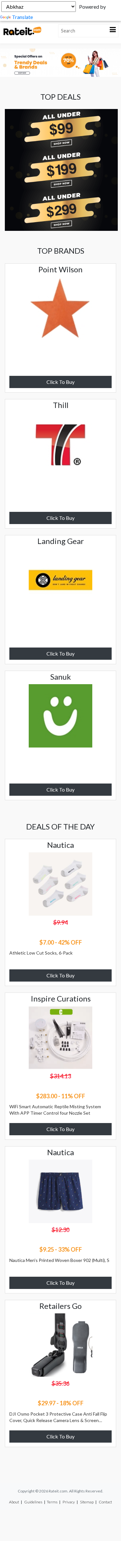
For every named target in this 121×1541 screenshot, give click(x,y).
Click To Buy (60, 382)
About (14, 1502)
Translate (22, 17)
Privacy (69, 1502)
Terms (52, 1502)
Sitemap (87, 1502)
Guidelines (33, 1502)
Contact (105, 1502)
